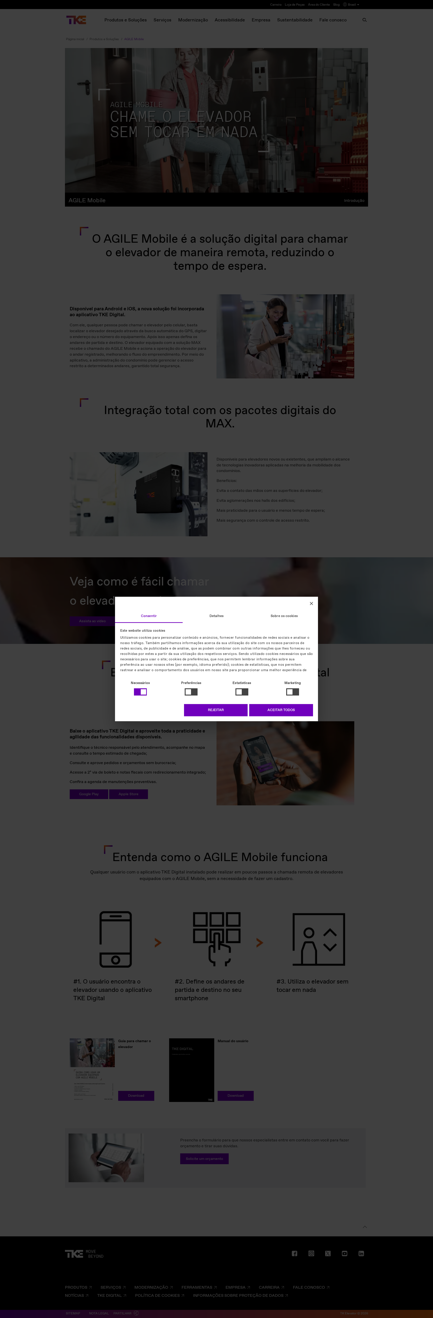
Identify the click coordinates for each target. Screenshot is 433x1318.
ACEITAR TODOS (281, 710)
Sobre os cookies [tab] (284, 616)
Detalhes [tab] (216, 616)
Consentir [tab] (149, 616)
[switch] (191, 692)
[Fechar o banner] (311, 603)
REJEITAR (216, 710)
